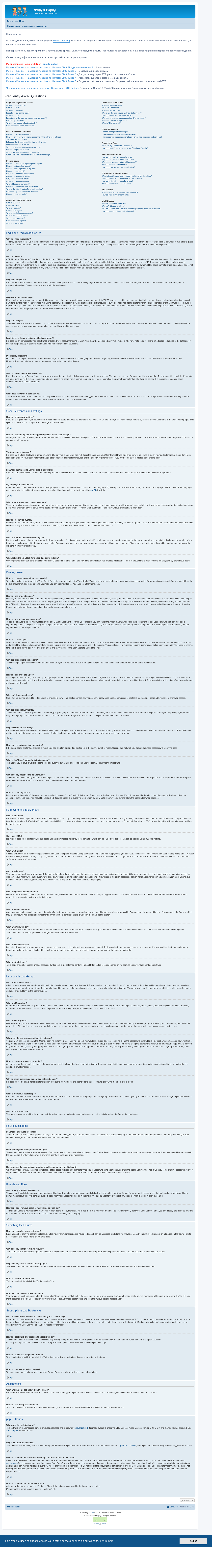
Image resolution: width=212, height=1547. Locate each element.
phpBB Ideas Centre (127, 1445)
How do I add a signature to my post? (21, 169)
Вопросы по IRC (60, 88)
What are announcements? (17, 216)
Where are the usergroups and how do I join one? (121, 113)
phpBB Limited (81, 1428)
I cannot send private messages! (115, 132)
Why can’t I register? (14, 110)
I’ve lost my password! (15, 120)
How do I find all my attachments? (115, 195)
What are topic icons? (15, 223)
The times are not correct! (16, 139)
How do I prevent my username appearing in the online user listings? (33, 137)
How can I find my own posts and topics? (118, 167)
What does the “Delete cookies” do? (20, 126)
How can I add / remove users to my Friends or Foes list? (125, 148)
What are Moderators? (111, 108)
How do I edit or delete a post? (18, 166)
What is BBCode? (13, 203)
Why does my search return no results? (118, 160)
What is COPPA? (13, 108)
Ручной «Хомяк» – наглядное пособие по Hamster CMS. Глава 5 (41, 81)
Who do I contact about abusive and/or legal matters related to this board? (131, 209)
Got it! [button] (193, 1541)
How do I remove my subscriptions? (116, 184)
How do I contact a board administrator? (118, 211)
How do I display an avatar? (17, 150)
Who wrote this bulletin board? (114, 204)
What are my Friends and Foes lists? (117, 146)
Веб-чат (75, 88)
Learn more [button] (106, 1541)
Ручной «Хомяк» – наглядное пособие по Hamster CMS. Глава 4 (41, 78)
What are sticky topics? (15, 218)
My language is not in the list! (17, 144)
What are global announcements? (19, 213)
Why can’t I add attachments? (18, 181)
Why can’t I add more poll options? (20, 174)
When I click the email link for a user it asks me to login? (28, 155)
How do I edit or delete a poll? (18, 176)
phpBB (93, 490)
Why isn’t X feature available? (113, 206)
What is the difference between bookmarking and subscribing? (127, 176)
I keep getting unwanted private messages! (119, 134)
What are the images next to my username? (23, 147)
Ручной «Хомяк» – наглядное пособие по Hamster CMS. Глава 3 (41, 74)
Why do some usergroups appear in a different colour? (124, 118)
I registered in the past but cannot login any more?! (26, 118)
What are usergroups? (111, 110)
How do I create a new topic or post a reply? (24, 164)
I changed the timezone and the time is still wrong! (26, 142)
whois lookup (12, 1463)
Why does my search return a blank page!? (119, 162)
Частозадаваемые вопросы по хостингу (27, 88)
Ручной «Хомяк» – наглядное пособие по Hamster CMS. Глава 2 (41, 71)
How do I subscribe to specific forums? (117, 181)
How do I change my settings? (18, 134)
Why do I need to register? (16, 105)
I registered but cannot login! (17, 113)
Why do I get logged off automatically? (21, 123)
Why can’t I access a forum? (17, 179)
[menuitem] (12, 21)
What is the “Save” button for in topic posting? (24, 189)
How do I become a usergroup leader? (117, 115)
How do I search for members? (114, 165)
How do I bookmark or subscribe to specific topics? (122, 178)
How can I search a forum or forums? (117, 157)
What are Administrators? (112, 105)
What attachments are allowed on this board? (120, 192)
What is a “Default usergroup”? (114, 120)
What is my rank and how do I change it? (22, 152)
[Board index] (19, 10)
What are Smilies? (13, 208)
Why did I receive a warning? (17, 184)
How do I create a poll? (15, 171)
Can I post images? (14, 211)
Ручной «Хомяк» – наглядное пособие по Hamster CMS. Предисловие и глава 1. (50, 67)
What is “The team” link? (111, 123)
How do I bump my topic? (16, 194)
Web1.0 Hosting (61, 40)
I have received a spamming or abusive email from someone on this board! (132, 137)
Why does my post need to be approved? (22, 192)
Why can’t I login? (13, 115)
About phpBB (12, 1430)
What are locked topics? (16, 221)
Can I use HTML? (13, 205)
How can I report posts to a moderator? (22, 186)
